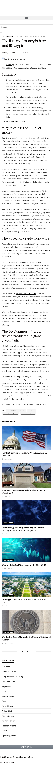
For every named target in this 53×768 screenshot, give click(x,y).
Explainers (10, 36)
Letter (4, 691)
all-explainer (12, 410)
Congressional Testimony (12, 676)
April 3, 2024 (23, 52)
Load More (26, 651)
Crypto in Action (9, 681)
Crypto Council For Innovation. (19, 757)
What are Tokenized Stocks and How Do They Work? (24, 565)
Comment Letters (9, 671)
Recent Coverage (9, 726)
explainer (31, 410)
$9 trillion (17, 265)
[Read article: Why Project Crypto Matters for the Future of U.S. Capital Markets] (26, 622)
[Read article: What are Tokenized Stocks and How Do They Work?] (26, 550)
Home (4, 36)
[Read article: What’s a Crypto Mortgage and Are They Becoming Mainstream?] (26, 475)
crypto (22, 410)
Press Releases (8, 716)
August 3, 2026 (7, 459)
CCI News (6, 667)
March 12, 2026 (7, 534)
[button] (26, 18)
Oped (4, 701)
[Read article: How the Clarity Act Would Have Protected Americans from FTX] (26, 438)
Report (5, 730)
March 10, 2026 (7, 568)
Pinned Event (7, 706)
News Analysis (8, 696)
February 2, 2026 (8, 643)
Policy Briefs (7, 711)
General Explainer (28, 414)
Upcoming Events (9, 735)
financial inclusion (10, 414)
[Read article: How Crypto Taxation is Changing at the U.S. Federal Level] (26, 584)
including (13, 250)
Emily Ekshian (9, 52)
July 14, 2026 (6, 496)
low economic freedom (26, 293)
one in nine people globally (20, 315)
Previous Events (8, 721)
